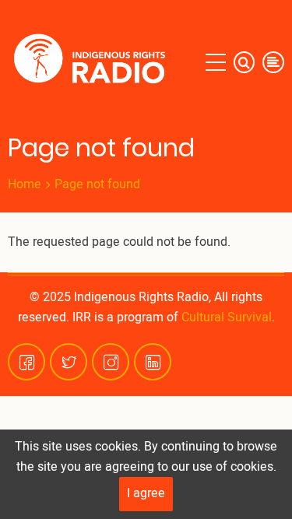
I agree (146, 493)
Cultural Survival (226, 317)
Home (24, 184)
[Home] (93, 62)
